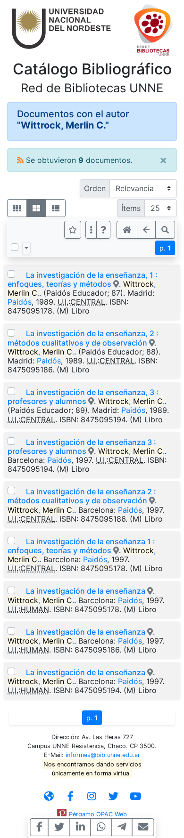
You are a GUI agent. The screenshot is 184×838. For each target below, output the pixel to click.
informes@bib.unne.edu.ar (103, 754)
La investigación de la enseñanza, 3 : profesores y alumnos (83, 396)
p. (165, 248)
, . (41, 351)
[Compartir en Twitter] (59, 827)
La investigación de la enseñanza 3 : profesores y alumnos (82, 446)
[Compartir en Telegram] (122, 827)
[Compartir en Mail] (143, 827)
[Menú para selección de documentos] (26, 248)
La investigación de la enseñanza (86, 591)
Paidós (20, 301)
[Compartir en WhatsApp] (101, 827)
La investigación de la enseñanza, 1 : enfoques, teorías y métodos (83, 279)
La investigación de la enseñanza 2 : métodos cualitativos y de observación (82, 496)
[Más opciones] (91, 230)
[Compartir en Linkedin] (80, 827)
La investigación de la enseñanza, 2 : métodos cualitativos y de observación (83, 338)
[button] (103, 230)
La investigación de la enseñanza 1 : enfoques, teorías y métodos (81, 546)
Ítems (131, 208)
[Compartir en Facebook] (39, 827)
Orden (95, 188)
